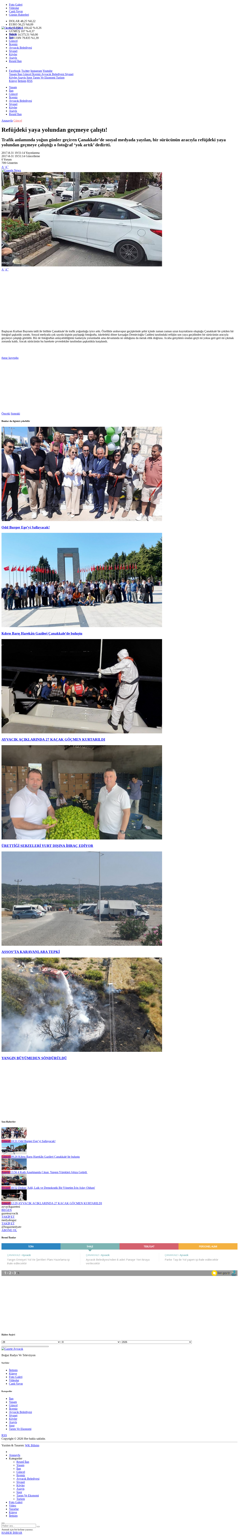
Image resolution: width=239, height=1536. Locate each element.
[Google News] (11, 170)
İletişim (22, 81)
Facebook (15, 70)
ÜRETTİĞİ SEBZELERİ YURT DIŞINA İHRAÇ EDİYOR (47, 846)
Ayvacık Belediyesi (20, 47)
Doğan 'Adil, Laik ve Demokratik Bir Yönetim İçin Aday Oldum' (53, 1187)
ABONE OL (9, 1230)
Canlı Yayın (16, 11)
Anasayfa (7, 120)
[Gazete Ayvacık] (12, 27)
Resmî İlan (15, 61)
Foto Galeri (15, 4)
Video (12, 1505)
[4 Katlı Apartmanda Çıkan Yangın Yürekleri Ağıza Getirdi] (14, 1168)
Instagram (36, 70)
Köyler (13, 54)
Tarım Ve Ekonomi (43, 77)
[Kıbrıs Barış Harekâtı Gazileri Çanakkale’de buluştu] (81, 626)
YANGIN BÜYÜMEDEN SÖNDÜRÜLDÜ (34, 1058)
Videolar (14, 8)
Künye (13, 81)
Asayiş (13, 57)
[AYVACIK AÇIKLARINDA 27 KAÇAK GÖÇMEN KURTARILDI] (81, 732)
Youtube (47, 70)
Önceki (5, 413)
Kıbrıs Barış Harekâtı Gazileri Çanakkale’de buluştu (41, 633)
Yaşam (13, 34)
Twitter (25, 70)
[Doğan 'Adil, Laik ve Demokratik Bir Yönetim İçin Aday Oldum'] (14, 1184)
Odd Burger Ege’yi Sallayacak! (25, 527)
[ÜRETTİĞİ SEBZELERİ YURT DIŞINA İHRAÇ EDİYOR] (81, 838)
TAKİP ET (8, 1216)
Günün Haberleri (19, 14)
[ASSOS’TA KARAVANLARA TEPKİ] (81, 944)
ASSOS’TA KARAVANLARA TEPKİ (30, 952)
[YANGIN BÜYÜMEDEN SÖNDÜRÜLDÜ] (81, 1050)
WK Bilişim (32, 1445)
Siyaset (13, 51)
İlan (11, 37)
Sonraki (15, 413)
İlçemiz (13, 44)
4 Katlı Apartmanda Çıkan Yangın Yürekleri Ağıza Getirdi (49, 1172)
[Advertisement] (113, 300)
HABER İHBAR (11, 1532)
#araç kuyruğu (9, 357)
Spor (29, 77)
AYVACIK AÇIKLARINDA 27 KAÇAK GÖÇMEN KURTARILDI (53, 739)
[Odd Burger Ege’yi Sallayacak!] (81, 520)
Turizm (59, 77)
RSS (29, 81)
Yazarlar (14, 1509)
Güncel (13, 40)
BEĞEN (6, 1210)
